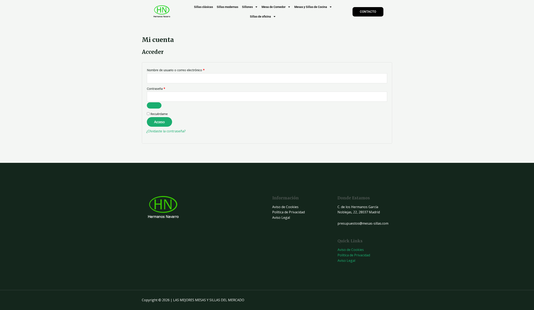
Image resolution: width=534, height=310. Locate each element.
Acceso (159, 122)
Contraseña (164, 88)
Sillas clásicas (203, 7)
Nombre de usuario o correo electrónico (183, 69)
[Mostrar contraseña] (154, 105)
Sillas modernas (227, 7)
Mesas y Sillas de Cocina (310, 7)
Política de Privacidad (288, 212)
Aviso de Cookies (285, 207)
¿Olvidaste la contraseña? (166, 131)
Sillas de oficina (260, 16)
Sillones (247, 7)
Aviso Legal (281, 217)
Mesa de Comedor (274, 7)
